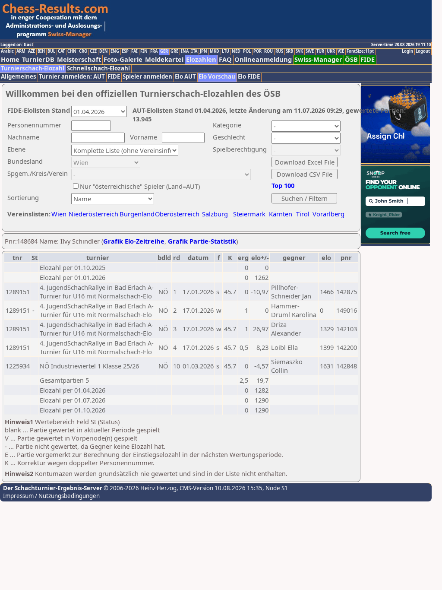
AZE (31, 51)
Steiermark (249, 213)
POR (257, 51)
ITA (194, 51)
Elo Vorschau (217, 76)
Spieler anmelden (147, 76)
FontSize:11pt (360, 51)
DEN (103, 51)
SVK (299, 51)
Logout (423, 51)
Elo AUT (185, 76)
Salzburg (215, 213)
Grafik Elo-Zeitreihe (133, 241)
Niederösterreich (92, 213)
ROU (268, 51)
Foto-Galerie (123, 59)
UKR (331, 51)
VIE (341, 51)
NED (236, 51)
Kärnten (280, 213)
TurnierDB (38, 59)
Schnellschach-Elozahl (98, 68)
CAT (61, 51)
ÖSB (351, 59)
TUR (320, 51)
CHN (71, 51)
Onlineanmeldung (263, 59)
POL (247, 51)
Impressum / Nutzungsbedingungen (51, 496)
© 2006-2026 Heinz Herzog (139, 488)
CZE (93, 51)
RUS (279, 51)
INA (185, 51)
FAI (134, 51)
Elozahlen (201, 59)
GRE (174, 51)
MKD (214, 51)
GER (164, 51)
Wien (58, 213)
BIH (41, 51)
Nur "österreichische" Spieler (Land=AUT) (140, 186)
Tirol (302, 213)
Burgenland (137, 213)
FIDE (367, 59)
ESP (125, 51)
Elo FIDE (249, 76)
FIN (144, 51)
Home (10, 59)
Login (407, 51)
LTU (225, 51)
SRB (289, 51)
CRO (83, 51)
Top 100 (283, 185)
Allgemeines (18, 76)
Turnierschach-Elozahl (32, 68)
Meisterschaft (79, 59)
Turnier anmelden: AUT (72, 76)
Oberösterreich (177, 213)
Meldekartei (164, 59)
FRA (154, 51)
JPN (203, 51)
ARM (20, 51)
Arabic (7, 51)
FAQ (225, 59)
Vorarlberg (328, 213)
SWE (310, 51)
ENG (114, 51)
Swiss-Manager (318, 59)
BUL (51, 51)
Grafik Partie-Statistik (202, 241)
